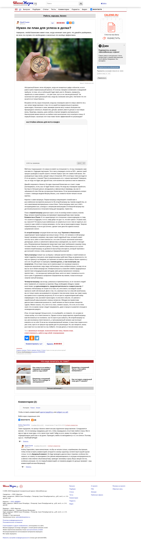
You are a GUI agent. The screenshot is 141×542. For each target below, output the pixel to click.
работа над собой (45, 333)
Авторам (93, 492)
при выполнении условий (35, 529)
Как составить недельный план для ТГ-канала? (82, 380)
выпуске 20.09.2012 (38, 352)
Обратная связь (118, 489)
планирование (58, 333)
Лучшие (38, 407)
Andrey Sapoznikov (24, 425)
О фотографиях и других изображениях (15, 525)
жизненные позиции (36, 331)
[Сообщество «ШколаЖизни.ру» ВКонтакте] (96, 9)
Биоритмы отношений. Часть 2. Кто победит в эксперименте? (41, 380)
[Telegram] (73, 23)
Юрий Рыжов (29, 445)
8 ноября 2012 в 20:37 (40, 446)
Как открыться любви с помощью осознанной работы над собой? (42, 369)
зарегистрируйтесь (46, 412)
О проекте (94, 486)
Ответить (25, 441)
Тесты (53, 9)
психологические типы (54, 331)
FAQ (92, 489)
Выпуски (26, 9)
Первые (32, 407)
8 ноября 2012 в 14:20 (37, 425)
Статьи (45, 9)
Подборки (36, 9)
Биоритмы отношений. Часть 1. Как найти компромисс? (80, 369)
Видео (84, 9)
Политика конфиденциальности (13, 520)
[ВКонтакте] (68, 23)
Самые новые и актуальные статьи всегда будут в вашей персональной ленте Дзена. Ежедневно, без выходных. (111, 58)
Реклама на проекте (119, 486)
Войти (104, 3)
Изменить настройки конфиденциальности (16, 537)
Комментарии (63, 9)
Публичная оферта (97, 495)
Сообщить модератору (71, 425)
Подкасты (76, 9)
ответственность (31, 333)
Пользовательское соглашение (12, 522)
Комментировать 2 (34, 343)
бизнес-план (68, 331)
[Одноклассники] (70, 23)
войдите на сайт (62, 412)
